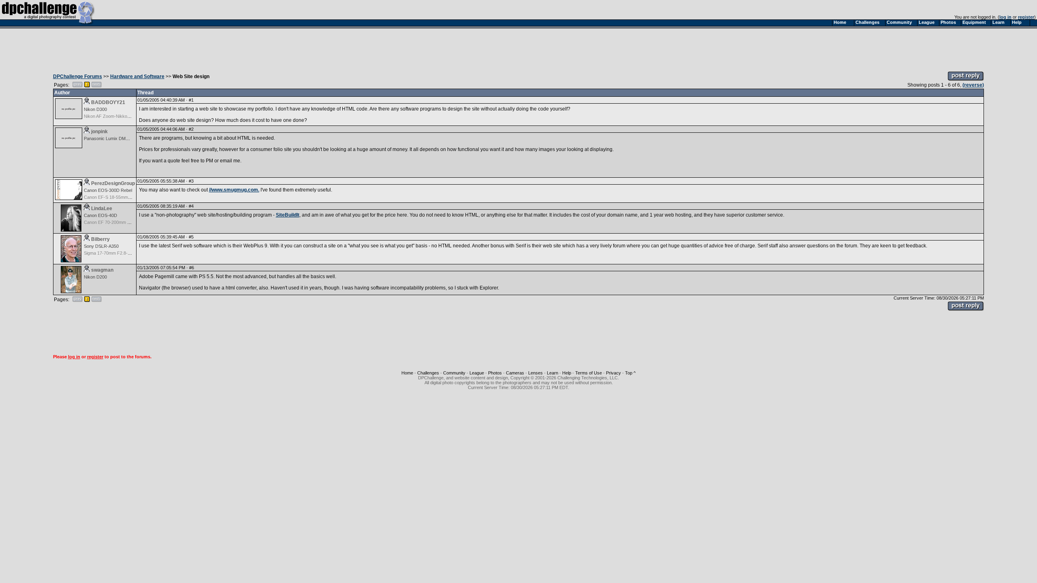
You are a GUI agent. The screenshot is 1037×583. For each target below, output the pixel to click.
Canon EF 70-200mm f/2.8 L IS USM (120, 222)
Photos (495, 372)
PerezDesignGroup (113, 183)
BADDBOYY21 (108, 102)
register (1026, 17)
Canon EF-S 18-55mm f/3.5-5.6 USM (120, 197)
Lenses (535, 372)
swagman (102, 270)
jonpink (99, 131)
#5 (191, 236)
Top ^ (630, 372)
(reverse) (973, 85)
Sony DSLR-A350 (101, 246)
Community (454, 372)
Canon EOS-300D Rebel (108, 190)
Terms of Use (588, 372)
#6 (191, 267)
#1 (191, 100)
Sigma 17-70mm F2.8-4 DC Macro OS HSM (127, 253)
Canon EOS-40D (100, 215)
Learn (552, 372)
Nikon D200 (95, 276)
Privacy (613, 372)
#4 (191, 206)
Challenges (428, 372)
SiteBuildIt (287, 215)
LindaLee (101, 208)
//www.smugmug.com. (234, 190)
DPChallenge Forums (77, 76)
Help (566, 372)
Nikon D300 (95, 109)
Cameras (515, 372)
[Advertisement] (518, 48)
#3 (191, 181)
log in (1005, 17)
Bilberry (100, 239)
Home (407, 372)
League (476, 372)
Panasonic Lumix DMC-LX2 (111, 138)
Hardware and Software (137, 76)
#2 (191, 129)
